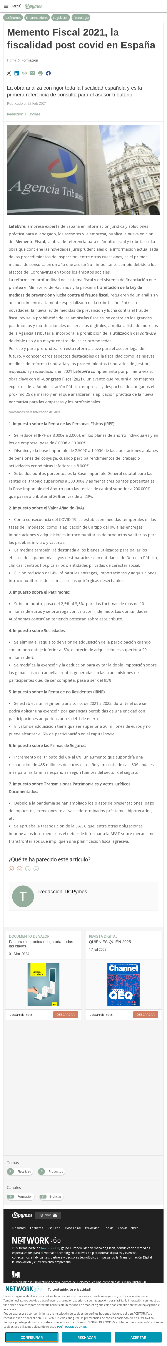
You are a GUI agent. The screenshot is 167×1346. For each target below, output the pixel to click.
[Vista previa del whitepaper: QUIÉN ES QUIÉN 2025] (123, 984)
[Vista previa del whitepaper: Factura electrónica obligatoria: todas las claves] (43, 984)
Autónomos (13, 17)
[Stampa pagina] (40, 73)
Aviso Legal (73, 1228)
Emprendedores (37, 17)
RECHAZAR (86, 1337)
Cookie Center (128, 1228)
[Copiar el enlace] (24, 73)
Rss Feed (53, 1228)
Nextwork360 (50, 1248)
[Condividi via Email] (32, 73)
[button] (12, 6)
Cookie (109, 1228)
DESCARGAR (66, 1014)
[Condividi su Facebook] (48, 73)
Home (11, 60)
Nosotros (19, 1228)
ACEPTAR (138, 1337)
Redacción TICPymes (23, 114)
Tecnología (81, 17)
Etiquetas (36, 1228)
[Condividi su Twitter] (8, 73)
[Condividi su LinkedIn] (16, 73)
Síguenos (45, 1215)
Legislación (60, 17)
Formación (30, 60)
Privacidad (92, 1228)
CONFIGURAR (32, 1337)
